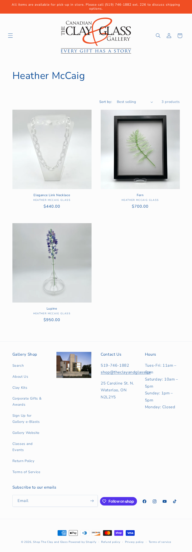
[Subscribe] (92, 500)
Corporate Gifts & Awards (27, 401)
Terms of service (160, 542)
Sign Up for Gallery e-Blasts (26, 418)
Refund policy (110, 542)
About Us (20, 376)
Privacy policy (134, 542)
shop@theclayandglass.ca (126, 372)
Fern (140, 195)
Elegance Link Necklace (51, 195)
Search (18, 365)
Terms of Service (26, 472)
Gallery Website (26, 432)
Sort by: (105, 101)
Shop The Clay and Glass (50, 542)
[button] (10, 35)
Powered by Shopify (82, 542)
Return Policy (23, 461)
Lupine (52, 309)
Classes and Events (22, 446)
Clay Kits (19, 387)
